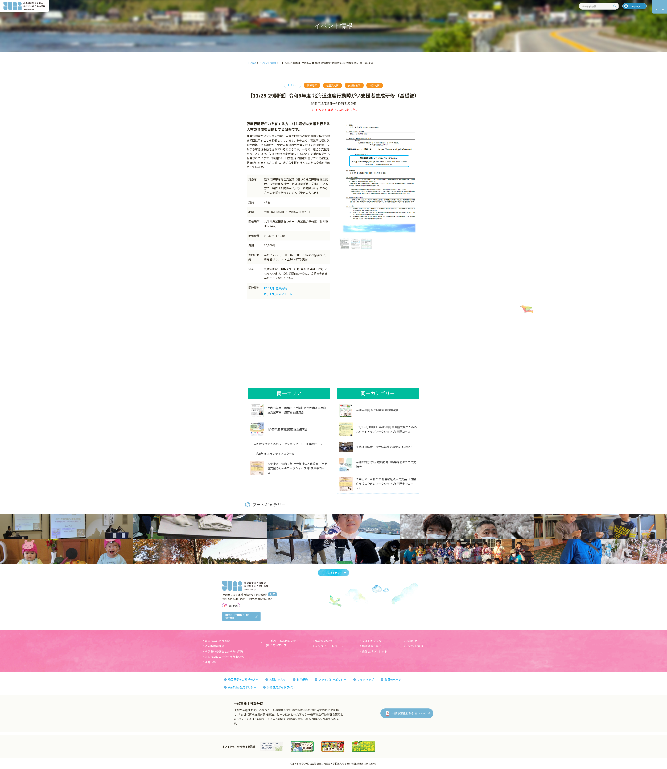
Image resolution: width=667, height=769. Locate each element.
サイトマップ (365, 679)
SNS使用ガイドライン (281, 687)
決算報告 (210, 662)
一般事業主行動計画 (408, 713)
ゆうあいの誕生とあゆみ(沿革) (224, 651)
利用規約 (302, 679)
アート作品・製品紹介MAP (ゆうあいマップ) (279, 643)
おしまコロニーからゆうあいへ (224, 656)
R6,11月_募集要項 (275, 288)
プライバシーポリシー (332, 679)
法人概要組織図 (214, 646)
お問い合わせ (277, 679)
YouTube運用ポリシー (242, 687)
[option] (379, 179)
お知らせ (411, 641)
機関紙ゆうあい (371, 646)
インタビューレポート (329, 646)
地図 (272, 594)
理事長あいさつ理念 (217, 641)
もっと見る (333, 572)
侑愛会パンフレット (374, 651)
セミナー (292, 85)
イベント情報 (414, 646)
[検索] (614, 6)
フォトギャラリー (373, 641)
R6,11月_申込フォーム (278, 294)
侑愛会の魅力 (323, 641)
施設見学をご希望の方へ (243, 679)
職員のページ (393, 679)
